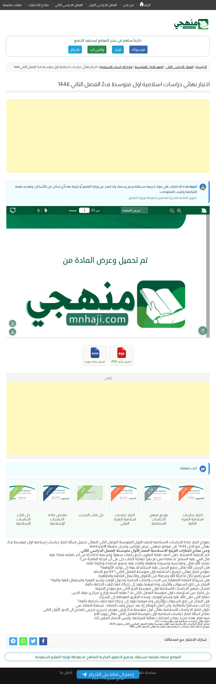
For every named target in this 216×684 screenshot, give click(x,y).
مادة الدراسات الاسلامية (116, 67)
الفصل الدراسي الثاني (69, 5)
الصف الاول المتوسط (149, 67)
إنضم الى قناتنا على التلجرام (111, 674)
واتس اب (97, 49)
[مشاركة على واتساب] (23, 641)
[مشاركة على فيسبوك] (43, 641)
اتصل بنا (66, 672)
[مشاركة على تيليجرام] (13, 641)
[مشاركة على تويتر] (33, 641)
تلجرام (75, 49)
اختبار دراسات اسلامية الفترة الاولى (125, 519)
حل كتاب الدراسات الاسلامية (23, 519)
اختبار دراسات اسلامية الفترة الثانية (192, 519)
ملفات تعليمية (12, 5)
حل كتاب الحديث (91, 515)
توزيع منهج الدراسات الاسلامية (159, 519)
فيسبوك (138, 49)
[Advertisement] (108, 136)
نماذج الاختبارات (38, 5)
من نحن (128, 5)
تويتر (117, 49)
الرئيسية (142, 5)
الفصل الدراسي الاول (103, 5)
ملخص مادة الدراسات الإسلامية (57, 519)
